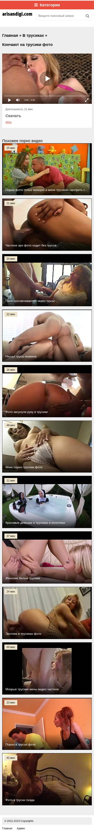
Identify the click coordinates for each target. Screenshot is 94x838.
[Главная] (17, 16)
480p (8, 122)
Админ (21, 828)
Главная (7, 828)
